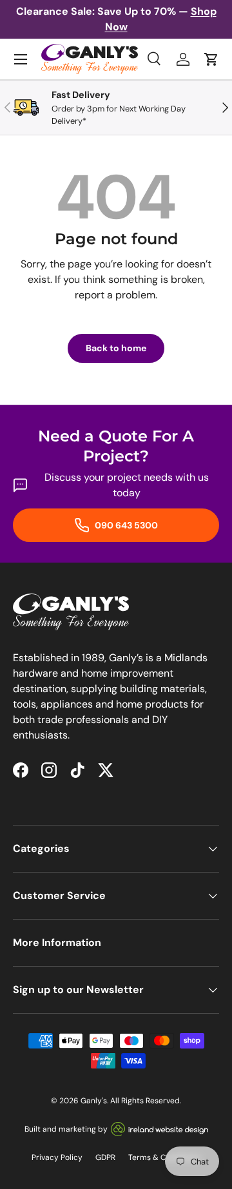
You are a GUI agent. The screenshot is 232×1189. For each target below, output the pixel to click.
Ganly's (94, 1101)
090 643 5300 (125, 525)
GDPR (105, 1157)
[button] (211, 59)
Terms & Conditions (164, 1157)
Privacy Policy (57, 1157)
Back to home (116, 348)
